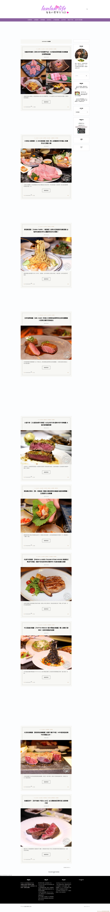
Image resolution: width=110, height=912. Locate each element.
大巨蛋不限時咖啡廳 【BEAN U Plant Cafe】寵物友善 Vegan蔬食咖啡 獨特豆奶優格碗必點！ (46, 894)
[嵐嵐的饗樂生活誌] (55, 13)
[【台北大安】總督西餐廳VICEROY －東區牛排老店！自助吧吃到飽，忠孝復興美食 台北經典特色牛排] (75, 99)
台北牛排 (63, 20)
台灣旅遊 (36, 20)
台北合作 (37, 138)
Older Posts (66, 867)
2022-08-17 (46, 323)
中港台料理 (41, 315)
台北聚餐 (44, 138)
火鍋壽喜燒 (52, 138)
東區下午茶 (70, 20)
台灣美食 (30, 20)
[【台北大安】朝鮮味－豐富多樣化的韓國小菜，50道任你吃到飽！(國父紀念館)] (75, 86)
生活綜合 (49, 20)
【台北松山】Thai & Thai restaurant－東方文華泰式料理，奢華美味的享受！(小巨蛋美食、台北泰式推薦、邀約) (64, 884)
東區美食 (49, 488)
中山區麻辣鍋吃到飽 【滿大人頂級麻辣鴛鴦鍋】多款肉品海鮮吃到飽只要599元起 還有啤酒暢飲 (46, 889)
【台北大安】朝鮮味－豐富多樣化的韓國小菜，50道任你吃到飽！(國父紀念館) (81, 87)
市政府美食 (45, 797)
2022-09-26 (46, 234)
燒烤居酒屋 (53, 797)
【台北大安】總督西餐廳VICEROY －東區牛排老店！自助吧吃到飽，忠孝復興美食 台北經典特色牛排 (81, 100)
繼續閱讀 (46, 102)
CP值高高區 (56, 20)
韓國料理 (56, 488)
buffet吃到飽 (78, 20)
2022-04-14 (46, 496)
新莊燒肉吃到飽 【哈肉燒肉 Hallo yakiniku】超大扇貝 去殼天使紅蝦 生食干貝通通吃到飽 (46, 884)
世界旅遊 (42, 20)
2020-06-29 (46, 806)
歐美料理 (49, 226)
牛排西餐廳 (49, 419)
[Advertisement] (55, 31)
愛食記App (82, 125)
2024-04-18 (46, 57)
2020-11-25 (46, 633)
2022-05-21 (46, 428)
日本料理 (45, 488)
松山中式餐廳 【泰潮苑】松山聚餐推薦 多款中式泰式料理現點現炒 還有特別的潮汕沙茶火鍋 (46, 898)
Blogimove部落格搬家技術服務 (103, 911)
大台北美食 (48, 138)
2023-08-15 (46, 146)
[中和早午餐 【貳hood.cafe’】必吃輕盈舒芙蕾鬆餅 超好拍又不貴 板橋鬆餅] (78, 93)
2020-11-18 (46, 737)
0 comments (27, 106)
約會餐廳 (56, 138)
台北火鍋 (40, 138)
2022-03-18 (46, 564)
